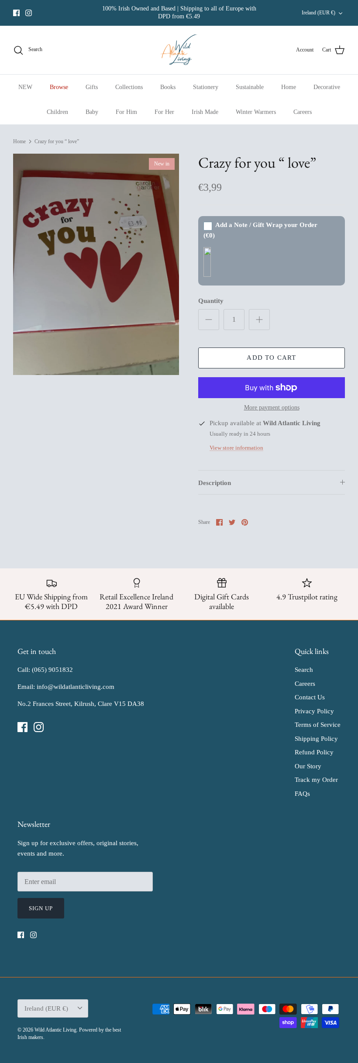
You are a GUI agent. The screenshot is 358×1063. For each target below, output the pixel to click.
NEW (25, 87)
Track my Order (316, 779)
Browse (59, 87)
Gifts (92, 87)
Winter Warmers (256, 112)
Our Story (308, 766)
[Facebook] (16, 13)
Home (288, 87)
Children (57, 112)
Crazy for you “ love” (56, 141)
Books (168, 87)
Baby (92, 112)
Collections (129, 87)
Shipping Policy (316, 738)
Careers (302, 112)
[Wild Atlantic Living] (179, 50)
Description (214, 482)
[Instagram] (28, 13)
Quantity (211, 300)
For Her (164, 112)
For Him (126, 112)
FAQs (302, 793)
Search (304, 669)
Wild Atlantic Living (55, 1030)
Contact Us (310, 697)
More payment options (271, 407)
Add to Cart (271, 357)
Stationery (205, 87)
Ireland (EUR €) (318, 13)
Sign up (41, 908)
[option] (96, 264)
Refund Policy (314, 752)
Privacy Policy (314, 711)
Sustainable (250, 87)
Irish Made (205, 112)
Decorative (326, 87)
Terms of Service (318, 724)
